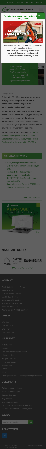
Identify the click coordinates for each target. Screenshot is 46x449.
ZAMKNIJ (41, 16)
